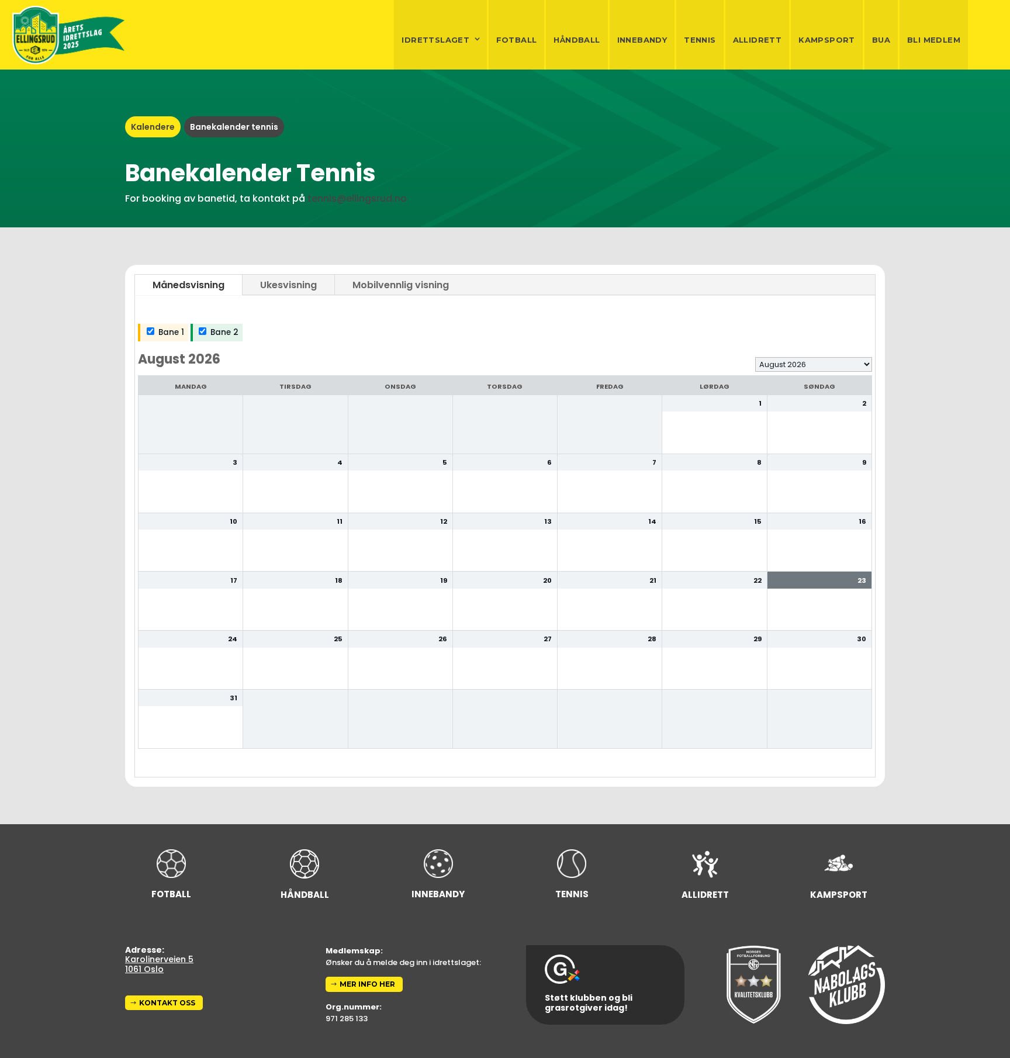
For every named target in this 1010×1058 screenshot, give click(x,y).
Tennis (699, 39)
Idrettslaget (435, 39)
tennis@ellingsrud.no (357, 198)
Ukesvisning (288, 285)
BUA (881, 39)
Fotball (516, 39)
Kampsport (826, 39)
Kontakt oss (167, 1002)
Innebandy (642, 39)
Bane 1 (170, 332)
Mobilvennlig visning (400, 285)
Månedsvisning (188, 285)
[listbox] (813, 364)
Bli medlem (933, 39)
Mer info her (367, 984)
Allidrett (757, 39)
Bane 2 (223, 332)
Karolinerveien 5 (159, 959)
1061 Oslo (144, 969)
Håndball (577, 39)
